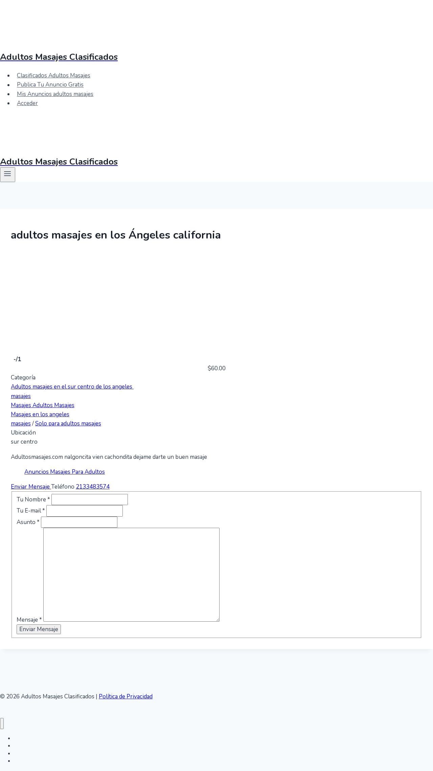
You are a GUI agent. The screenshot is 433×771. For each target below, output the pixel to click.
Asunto (28, 522)
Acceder (27, 103)
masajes (21, 396)
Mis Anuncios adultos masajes (55, 94)
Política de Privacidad (126, 696)
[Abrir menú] (7, 174)
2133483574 (93, 487)
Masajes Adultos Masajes (42, 405)
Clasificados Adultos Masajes (53, 75)
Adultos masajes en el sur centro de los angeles (72, 387)
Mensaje (29, 620)
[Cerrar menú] (2, 723)
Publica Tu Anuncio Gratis (50, 85)
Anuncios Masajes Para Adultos (64, 472)
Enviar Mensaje (31, 487)
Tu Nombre (33, 499)
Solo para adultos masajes (68, 423)
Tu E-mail (31, 511)
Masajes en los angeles (40, 414)
